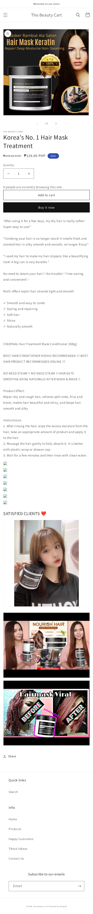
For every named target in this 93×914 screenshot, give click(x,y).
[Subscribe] (79, 886)
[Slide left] (37, 123)
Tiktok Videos (18, 849)
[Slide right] (56, 123)
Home (13, 819)
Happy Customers (21, 839)
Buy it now (46, 207)
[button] (5, 15)
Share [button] (12, 756)
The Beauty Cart (40, 906)
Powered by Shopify (58, 906)
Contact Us (16, 858)
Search (13, 792)
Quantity (8, 165)
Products (15, 829)
